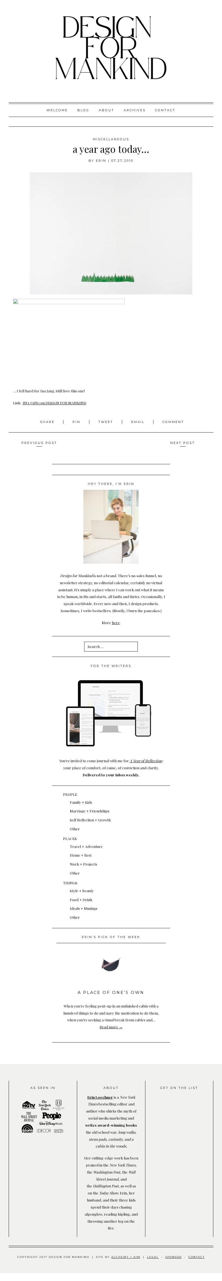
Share (48, 422)
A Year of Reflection (146, 760)
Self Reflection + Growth (90, 819)
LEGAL (153, 1256)
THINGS (70, 882)
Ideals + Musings (83, 908)
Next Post (182, 443)
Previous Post (39, 443)
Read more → (111, 1026)
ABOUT (106, 110)
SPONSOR (173, 1256)
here (116, 622)
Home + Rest (81, 855)
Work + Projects (83, 864)
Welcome (57, 110)
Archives (135, 110)
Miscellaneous (111, 139)
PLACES (70, 838)
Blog (83, 110)
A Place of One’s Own (111, 992)
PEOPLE (70, 794)
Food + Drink (81, 899)
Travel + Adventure (86, 846)
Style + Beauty (82, 890)
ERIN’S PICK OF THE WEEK (111, 937)
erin (101, 161)
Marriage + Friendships (89, 810)
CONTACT (196, 1256)
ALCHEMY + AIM (125, 1256)
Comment (173, 422)
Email (138, 422)
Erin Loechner (100, 1097)
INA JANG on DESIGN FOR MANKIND (54, 402)
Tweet (106, 422)
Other (75, 828)
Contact (165, 110)
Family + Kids (81, 802)
